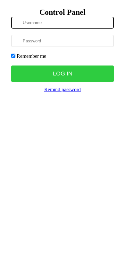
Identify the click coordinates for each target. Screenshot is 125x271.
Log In (62, 73)
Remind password (62, 89)
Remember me (30, 56)
